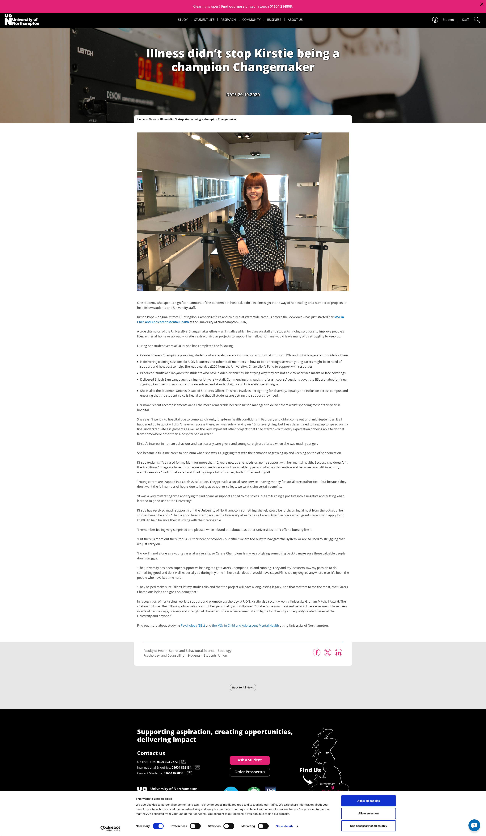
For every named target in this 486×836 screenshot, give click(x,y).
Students (194, 655)
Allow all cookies (368, 800)
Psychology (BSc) (193, 625)
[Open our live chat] (474, 825)
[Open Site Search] (476, 19)
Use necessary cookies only (368, 825)
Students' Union (215, 655)
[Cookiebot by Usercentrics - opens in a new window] (110, 828)
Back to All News (243, 687)
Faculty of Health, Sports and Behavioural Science (178, 651)
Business (274, 20)
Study (183, 20)
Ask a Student (250, 760)
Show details (284, 826)
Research (228, 20)
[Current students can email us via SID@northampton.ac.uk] (189, 773)
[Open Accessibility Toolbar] (435, 19)
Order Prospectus (250, 771)
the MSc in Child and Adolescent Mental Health (245, 625)
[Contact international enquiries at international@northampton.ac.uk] (197, 767)
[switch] (195, 826)
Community (251, 20)
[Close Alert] (481, 4)
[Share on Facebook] (316, 652)
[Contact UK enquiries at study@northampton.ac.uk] (184, 762)
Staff (465, 20)
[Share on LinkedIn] (338, 652)
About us (295, 20)
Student (448, 20)
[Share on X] (327, 652)
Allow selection (368, 813)
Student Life (204, 20)
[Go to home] (22, 20)
